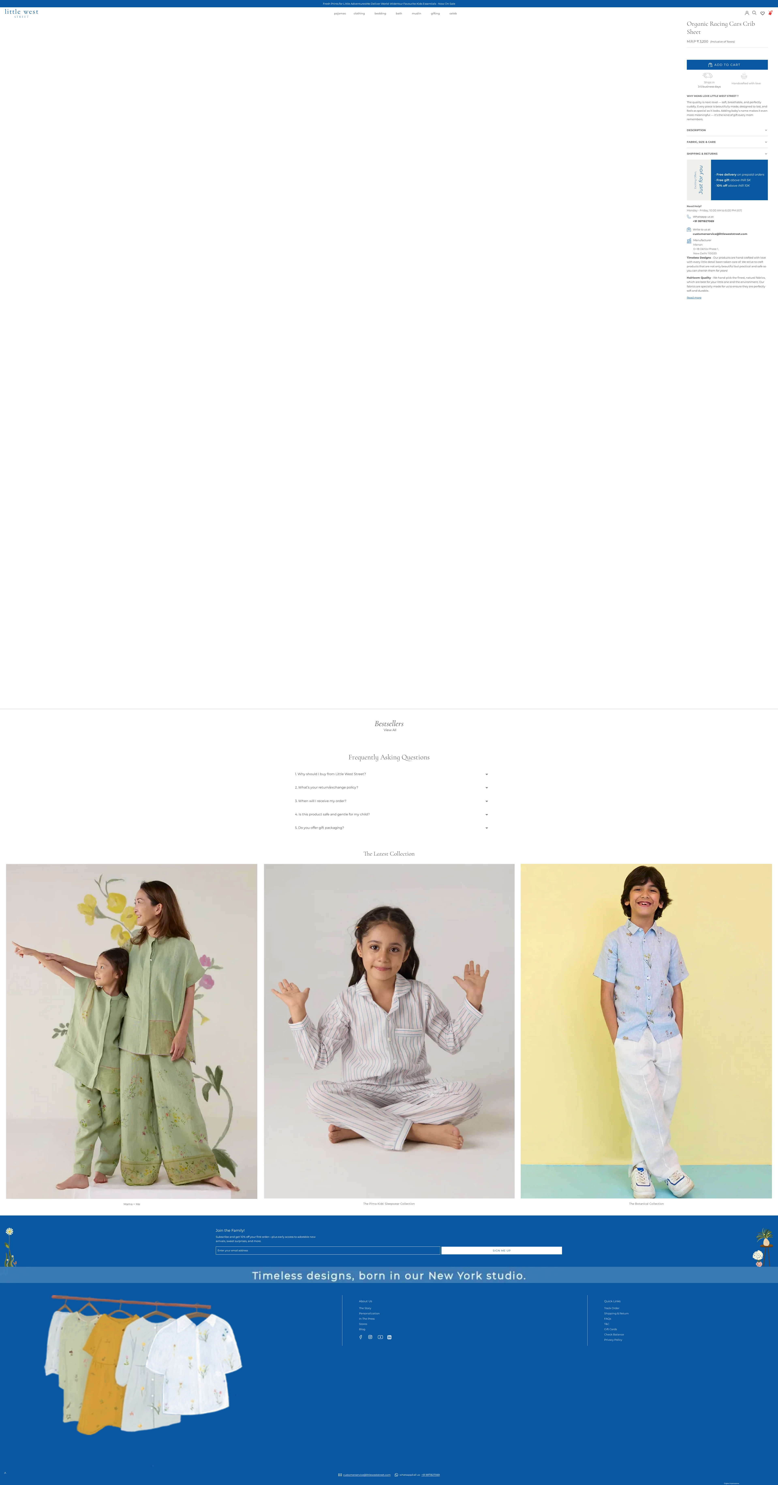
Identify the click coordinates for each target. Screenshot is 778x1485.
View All (390, 730)
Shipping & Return (616, 1313)
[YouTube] (381, 1338)
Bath (399, 15)
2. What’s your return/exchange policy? (326, 787)
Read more (694, 297)
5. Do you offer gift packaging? (319, 828)
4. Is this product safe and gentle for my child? (332, 814)
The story (365, 1308)
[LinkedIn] (391, 1337)
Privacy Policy (613, 1339)
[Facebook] (362, 1338)
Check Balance (614, 1334)
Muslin (416, 15)
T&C (606, 1324)
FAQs (607, 1318)
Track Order (611, 1308)
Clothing (359, 15)
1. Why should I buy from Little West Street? (330, 774)
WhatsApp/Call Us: (420, 1474)
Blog (362, 1329)
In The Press (367, 1318)
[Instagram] (372, 1338)
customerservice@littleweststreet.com (720, 233)
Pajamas (340, 15)
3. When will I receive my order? (320, 801)
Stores (363, 1324)
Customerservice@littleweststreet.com (367, 1474)
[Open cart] (770, 12)
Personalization (369, 1313)
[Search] (754, 12)
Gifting (435, 15)
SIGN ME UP (502, 1250)
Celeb (453, 15)
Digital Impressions (731, 1483)
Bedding (380, 15)
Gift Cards (610, 1329)
